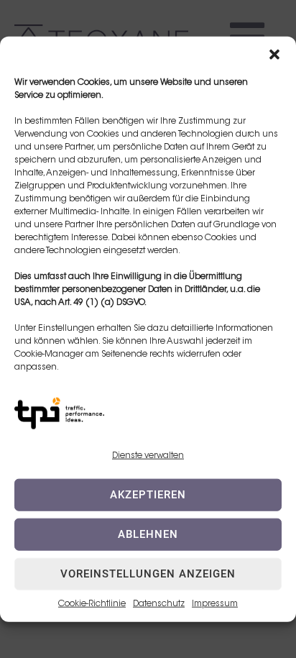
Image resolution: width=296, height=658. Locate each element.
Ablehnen (148, 534)
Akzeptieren (148, 494)
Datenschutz (159, 604)
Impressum (215, 604)
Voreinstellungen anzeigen (148, 573)
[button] (274, 54)
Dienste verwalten (148, 455)
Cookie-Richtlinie (92, 604)
